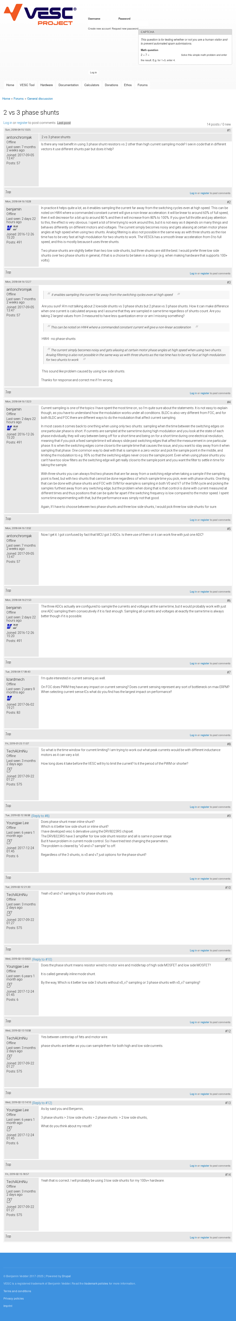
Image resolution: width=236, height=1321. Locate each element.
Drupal (66, 1276)
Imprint (7, 1306)
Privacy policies (13, 1298)
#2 (229, 202)
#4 (229, 402)
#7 (229, 672)
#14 (228, 1175)
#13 (228, 1103)
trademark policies (96, 1283)
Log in (7, 123)
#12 (228, 1031)
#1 (229, 130)
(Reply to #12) (42, 1103)
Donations (111, 85)
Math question (150, 50)
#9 (229, 816)
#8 (229, 744)
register (22, 123)
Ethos (128, 85)
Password (125, 18)
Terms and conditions (17, 1291)
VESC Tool (27, 85)
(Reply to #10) (42, 959)
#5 (229, 529)
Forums (143, 85)
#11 (228, 959)
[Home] (41, 15)
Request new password (125, 28)
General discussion (40, 98)
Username (95, 18)
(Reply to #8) (40, 816)
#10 (228, 888)
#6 (229, 600)
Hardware (46, 85)
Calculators (91, 85)
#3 (229, 282)
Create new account (99, 28)
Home (10, 85)
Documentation (69, 85)
